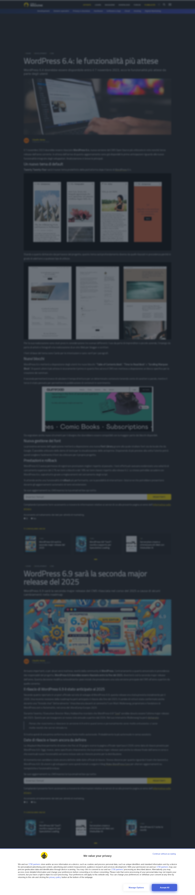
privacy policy (55, 877)
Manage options (136, 887)
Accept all (164, 887)
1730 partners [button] (34, 864)
